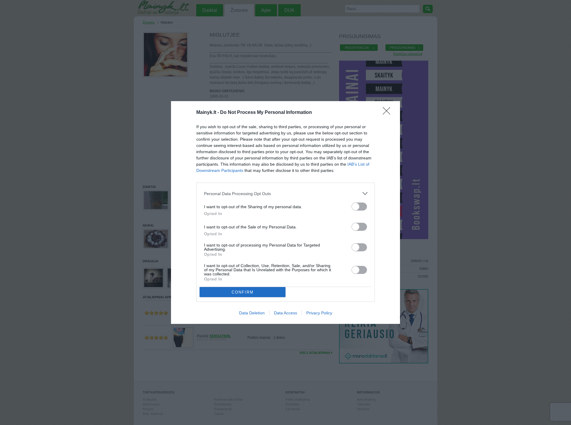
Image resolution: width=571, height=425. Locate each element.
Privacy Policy (319, 312)
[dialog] (285, 212)
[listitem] (285, 193)
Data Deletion (252, 312)
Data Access (285, 312)
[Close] (388, 112)
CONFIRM (243, 292)
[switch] (359, 207)
